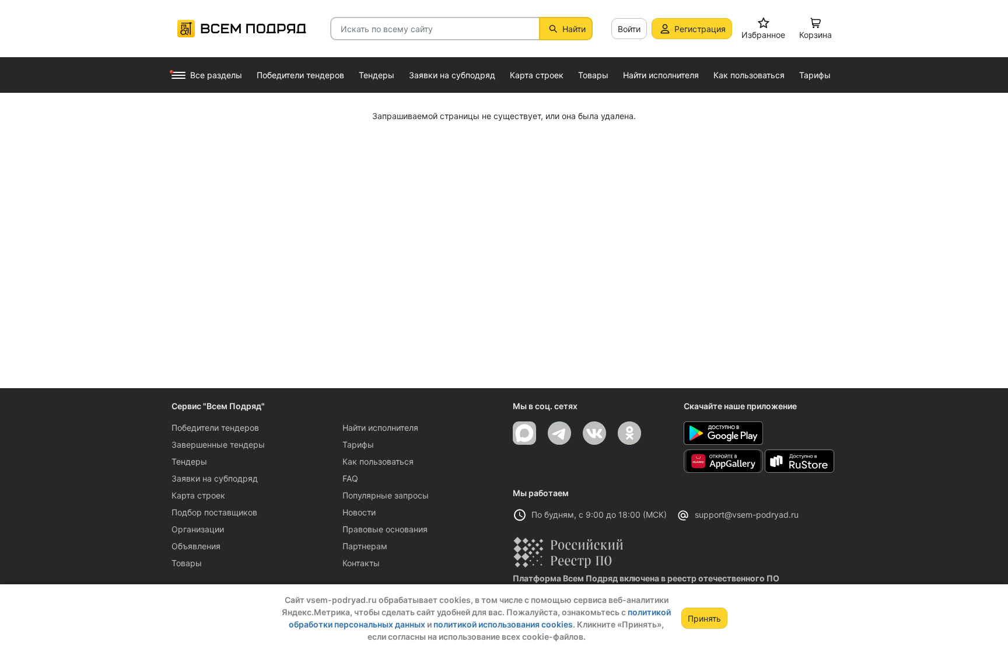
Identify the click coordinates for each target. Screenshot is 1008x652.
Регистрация (700, 29)
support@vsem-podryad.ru (747, 514)
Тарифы (358, 444)
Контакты (361, 563)
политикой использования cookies (503, 624)
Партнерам (364, 546)
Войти (629, 29)
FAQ (350, 478)
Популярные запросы (385, 495)
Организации (198, 529)
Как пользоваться (378, 461)
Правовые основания (385, 529)
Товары (187, 563)
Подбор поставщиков (214, 512)
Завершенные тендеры (218, 444)
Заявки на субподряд (215, 478)
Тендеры (189, 461)
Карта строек (198, 495)
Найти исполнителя (380, 428)
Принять (704, 618)
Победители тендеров (215, 428)
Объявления (196, 546)
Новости (359, 512)
